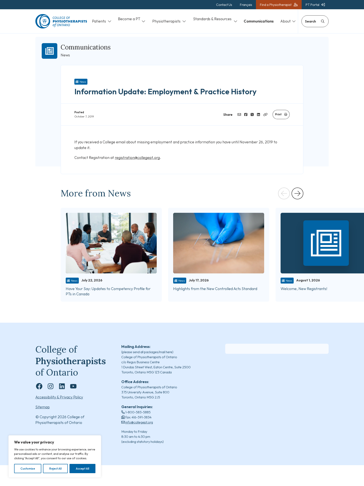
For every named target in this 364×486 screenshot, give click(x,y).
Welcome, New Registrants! (304, 288)
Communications (86, 47)
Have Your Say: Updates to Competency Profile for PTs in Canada (108, 291)
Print (278, 114)
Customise (27, 468)
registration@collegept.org (137, 157)
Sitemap (42, 407)
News (83, 81)
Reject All (55, 468)
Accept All (82, 468)
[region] (54, 456)
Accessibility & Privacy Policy (59, 397)
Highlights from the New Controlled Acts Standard (215, 288)
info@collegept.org (139, 422)
